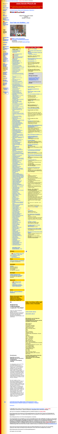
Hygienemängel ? (15, 141)
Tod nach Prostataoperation (16, 92)
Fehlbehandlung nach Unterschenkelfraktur (15, 146)
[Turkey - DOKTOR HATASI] (15, 12)
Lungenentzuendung (15, 218)
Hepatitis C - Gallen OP (16, 230)
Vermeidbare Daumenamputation (17, 134)
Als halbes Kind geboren (16, 200)
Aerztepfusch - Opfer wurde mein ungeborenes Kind (17, 136)
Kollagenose (14, 229)
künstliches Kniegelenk (16, 164)
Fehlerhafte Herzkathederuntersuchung (16, 148)
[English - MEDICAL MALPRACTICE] (12, 12)
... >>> (29, 119)
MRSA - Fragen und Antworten (18, 38)
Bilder (4, 12)
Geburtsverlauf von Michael (16, 284)
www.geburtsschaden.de (16, 50)
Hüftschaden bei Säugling (16, 222)
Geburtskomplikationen (16, 228)
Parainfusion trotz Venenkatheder (17, 204)
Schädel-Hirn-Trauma (15, 241)
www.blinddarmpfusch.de (16, 234)
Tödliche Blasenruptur (15, 187)
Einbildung (14, 196)
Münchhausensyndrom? (16, 120)
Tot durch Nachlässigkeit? (16, 131)
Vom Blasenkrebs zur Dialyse (17, 116)
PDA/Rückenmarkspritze (16, 238)
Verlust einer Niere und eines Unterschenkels (17, 102)
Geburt (4, 23)
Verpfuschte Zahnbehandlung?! (17, 174)
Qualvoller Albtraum (15, 210)
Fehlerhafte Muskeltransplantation (17, 175)
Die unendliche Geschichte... (17, 140)
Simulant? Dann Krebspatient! (17, 122)
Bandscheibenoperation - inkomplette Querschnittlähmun (17, 85)
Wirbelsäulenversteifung (16, 170)
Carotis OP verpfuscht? (15, 105)
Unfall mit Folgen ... (15, 195)
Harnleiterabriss (14, 165)
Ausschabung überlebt (15, 67)
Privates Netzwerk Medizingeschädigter (11, 0)
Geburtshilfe (5, 24)
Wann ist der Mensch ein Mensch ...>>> (35, 134)
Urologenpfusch (14, 159)
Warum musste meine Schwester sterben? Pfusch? (17, 95)
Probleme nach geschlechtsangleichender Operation (18, 119)
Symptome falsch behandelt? (17, 155)
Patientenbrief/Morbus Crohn (17, 242)
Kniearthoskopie (15, 191)
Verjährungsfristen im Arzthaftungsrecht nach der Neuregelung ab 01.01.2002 (34, 150)
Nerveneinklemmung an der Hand (17, 103)
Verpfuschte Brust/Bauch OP (17, 180)
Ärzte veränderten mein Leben (18, 253)
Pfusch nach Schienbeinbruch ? (17, 152)
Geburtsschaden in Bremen (16, 194)
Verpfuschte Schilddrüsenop (17, 213)
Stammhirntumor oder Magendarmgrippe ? (15, 189)
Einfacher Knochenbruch (16, 216)
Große (4, 63)
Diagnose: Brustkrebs (15, 217)
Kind (19, 255)
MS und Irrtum (14, 185)
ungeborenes (15, 255)
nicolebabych (14, 256)
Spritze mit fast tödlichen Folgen (17, 151)
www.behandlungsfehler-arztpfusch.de (16, 52)
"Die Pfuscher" (5, 15)
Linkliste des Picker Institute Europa (34, 167)
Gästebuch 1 (25, 402)
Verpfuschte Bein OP (15, 183)
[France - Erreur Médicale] (14, 12)
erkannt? (17, 83)
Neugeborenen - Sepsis (16, 193)
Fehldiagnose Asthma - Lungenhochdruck (16, 64)
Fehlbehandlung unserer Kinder (17, 130)
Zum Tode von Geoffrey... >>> (19, 22)
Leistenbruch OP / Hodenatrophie (17, 177)
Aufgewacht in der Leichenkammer (18, 158)
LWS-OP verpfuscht (15, 71)
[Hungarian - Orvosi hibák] (17, 12)
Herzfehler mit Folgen (17, 281)
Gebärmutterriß (14, 239)
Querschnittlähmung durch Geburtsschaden (16, 163)
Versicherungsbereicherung (16, 207)
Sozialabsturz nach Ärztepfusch (17, 168)
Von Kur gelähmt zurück (16, 209)
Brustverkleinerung (15, 197)
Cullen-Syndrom (15, 236)
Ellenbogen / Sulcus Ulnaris (16, 227)
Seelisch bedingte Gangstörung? (17, 123)
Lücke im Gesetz (31, 86)
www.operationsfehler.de (16, 240)
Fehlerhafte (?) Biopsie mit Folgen (17, 113)
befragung (4, 65)
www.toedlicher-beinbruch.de (17, 235)
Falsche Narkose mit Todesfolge (17, 186)
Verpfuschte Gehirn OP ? (16, 182)
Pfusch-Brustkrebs (15, 237)
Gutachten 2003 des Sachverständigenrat (35, 125)
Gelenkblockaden (15, 231)
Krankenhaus (5, 64)
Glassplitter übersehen (16, 169)
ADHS (13, 114)
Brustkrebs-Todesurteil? (16, 214)
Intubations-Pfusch (15, 226)
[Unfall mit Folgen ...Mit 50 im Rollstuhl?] (13, 281)
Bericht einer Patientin (16, 212)
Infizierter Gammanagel (16, 143)
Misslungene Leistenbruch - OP (17, 139)
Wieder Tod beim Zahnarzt (16, 166)
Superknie (14, 172)
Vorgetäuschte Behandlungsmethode (15, 60)
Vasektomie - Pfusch (15, 192)
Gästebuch (5, 88)
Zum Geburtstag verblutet (16, 69)
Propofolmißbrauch (15, 157)
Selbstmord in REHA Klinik (16, 118)
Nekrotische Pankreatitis (16, 220)
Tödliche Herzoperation (16, 205)
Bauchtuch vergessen (15, 198)
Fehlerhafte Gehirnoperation (16, 184)
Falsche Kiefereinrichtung (16, 124)
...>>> (4, 25)
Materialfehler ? (14, 94)
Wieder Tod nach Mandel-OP (17, 81)
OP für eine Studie (15, 61)
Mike (6, 93)
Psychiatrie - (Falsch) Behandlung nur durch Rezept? (17, 99)
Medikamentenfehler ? (16, 167)
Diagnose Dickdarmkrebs (16, 179)
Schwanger (5, 22)
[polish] (19, 12)
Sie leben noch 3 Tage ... (16, 129)
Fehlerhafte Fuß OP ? (15, 161)
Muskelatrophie (14, 225)
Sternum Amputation (15, 219)
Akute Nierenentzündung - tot (17, 62)
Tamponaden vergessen (16, 156)
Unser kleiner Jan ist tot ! (16, 79)
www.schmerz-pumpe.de (16, 244)
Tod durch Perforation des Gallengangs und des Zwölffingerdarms (16, 97)
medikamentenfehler (15, 243)
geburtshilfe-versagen (15, 233)
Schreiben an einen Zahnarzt (16, 115)
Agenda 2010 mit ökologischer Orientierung (6, 39)
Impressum (12, 405)
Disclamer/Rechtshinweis (52, 423)
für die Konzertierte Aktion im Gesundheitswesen (33, 126)
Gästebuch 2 (31, 402)
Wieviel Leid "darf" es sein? (16, 100)
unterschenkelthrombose (16, 232)
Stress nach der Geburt (16, 142)
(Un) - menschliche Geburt (16, 178)
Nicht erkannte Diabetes (16, 121)
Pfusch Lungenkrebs (15, 206)
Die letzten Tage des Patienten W (17, 201)
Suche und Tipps (26, 41)
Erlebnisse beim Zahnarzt (16, 111)
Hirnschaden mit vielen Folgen (17, 93)
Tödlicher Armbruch (15, 208)
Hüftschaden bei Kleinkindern (17, 160)
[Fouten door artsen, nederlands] (23, 12)
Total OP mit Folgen (15, 173)
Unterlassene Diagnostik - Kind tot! (18, 176)
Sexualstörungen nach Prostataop (17, 190)
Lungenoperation (15, 221)
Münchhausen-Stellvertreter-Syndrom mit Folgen (17, 91)
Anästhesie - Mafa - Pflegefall (16, 108)
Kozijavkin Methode (31, 140)
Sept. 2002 (5, 66)
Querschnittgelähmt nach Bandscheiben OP (16, 125)
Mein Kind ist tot (15, 117)
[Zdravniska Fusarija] (22, 12)
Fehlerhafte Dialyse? (15, 126)
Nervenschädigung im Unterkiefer (17, 215)
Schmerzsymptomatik (16, 224)
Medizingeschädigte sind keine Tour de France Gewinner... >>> (35, 59)
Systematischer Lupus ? (16, 211)
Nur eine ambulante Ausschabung (17, 104)
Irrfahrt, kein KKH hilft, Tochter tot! (17, 106)
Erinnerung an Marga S (16, 223)
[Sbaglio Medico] (20, 12)
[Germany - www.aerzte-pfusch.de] (10, 12)
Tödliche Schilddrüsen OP (16, 181)
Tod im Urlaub (14, 72)
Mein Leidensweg (15, 171)
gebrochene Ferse (15, 199)
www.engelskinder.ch (15, 257)
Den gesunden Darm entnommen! (17, 73)
